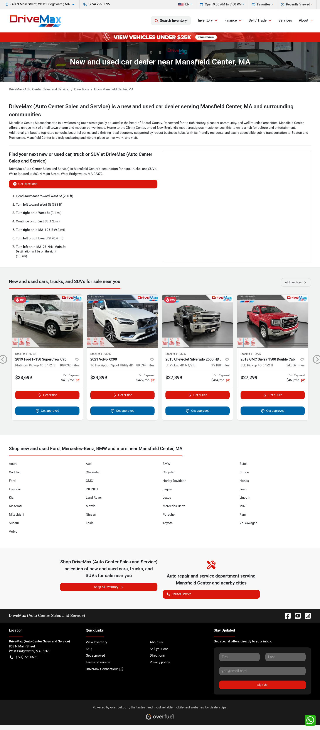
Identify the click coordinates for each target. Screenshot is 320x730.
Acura (13, 464)
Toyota (168, 523)
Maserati (15, 506)
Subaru (14, 523)
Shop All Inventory (106, 587)
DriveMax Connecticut (102, 669)
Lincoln (244, 498)
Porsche (169, 515)
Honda (244, 481)
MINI (242, 506)
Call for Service (181, 594)
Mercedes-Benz (174, 506)
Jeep (242, 489)
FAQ (89, 649)
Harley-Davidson (174, 481)
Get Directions (27, 184)
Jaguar (167, 489)
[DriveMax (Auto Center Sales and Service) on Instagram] (306, 615)
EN (187, 4)
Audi (89, 464)
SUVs (152, 169)
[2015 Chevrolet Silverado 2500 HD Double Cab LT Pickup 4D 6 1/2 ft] (197, 321)
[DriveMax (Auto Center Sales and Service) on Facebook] (286, 615)
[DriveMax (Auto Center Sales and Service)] (35, 20)
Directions (157, 655)
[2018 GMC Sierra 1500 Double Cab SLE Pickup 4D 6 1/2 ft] (272, 321)
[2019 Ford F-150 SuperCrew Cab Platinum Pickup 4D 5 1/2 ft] (47, 321)
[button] (41, 4)
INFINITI (92, 489)
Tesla (90, 523)
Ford (12, 481)
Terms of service (98, 662)
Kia (11, 498)
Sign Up (262, 684)
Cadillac (15, 472)
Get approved (50, 410)
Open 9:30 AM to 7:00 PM (223, 4)
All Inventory (293, 282)
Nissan (91, 515)
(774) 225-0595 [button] (99, 4)
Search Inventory (173, 21)
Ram (242, 515)
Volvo (13, 532)
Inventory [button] (205, 20)
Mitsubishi (16, 515)
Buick (243, 464)
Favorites (264, 4)
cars (127, 169)
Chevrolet (93, 472)
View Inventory (96, 642)
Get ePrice (50, 395)
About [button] (303, 20)
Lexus (167, 498)
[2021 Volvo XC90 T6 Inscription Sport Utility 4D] (122, 321)
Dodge (244, 472)
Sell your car (159, 649)
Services (285, 20)
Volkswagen (248, 523)
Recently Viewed (298, 4)
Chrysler (169, 472)
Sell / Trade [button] (258, 20)
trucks (136, 169)
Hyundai (15, 489)
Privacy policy (160, 662)
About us (156, 642)
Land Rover (94, 498)
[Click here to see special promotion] (160, 37)
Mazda (90, 506)
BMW (166, 464)
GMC (89, 481)
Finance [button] (230, 20)
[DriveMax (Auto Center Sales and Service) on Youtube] (296, 615)
